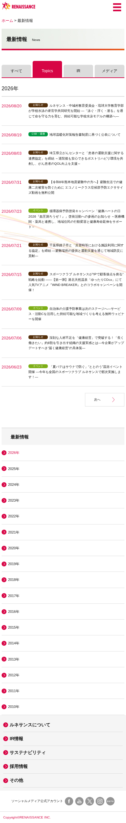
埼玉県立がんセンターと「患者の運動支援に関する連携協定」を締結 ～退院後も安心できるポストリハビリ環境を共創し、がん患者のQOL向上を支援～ (76, 158)
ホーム (7, 20)
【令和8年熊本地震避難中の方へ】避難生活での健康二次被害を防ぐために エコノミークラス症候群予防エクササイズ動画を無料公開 (75, 187)
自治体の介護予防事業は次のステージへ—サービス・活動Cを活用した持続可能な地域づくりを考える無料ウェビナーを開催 (76, 314)
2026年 (13, 453)
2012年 (13, 675)
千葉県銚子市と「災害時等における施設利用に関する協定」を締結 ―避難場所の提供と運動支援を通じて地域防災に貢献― (76, 250)
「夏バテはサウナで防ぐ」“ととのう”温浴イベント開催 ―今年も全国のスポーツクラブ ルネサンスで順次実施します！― (75, 372)
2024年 (13, 484)
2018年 (13, 580)
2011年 (13, 691)
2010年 (13, 707)
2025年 (13, 469)
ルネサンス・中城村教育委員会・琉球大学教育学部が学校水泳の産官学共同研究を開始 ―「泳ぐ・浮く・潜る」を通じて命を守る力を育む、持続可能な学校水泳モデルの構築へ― (76, 111)
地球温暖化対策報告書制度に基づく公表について (85, 134)
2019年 (13, 564)
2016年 (13, 611)
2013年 (13, 659)
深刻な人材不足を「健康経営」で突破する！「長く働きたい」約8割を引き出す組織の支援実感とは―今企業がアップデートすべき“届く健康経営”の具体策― (76, 343)
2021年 (13, 532)
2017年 (13, 596)
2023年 (13, 500)
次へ (97, 399)
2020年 (13, 548)
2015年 (13, 627)
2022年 (13, 516)
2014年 (13, 643)
